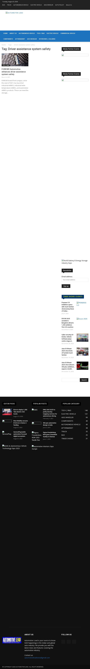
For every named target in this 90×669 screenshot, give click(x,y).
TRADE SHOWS (67, 438)
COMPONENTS (8, 39)
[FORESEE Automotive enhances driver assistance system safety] (15, 59)
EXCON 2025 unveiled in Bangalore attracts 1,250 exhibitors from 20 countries (68, 323)
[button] (87, 33)
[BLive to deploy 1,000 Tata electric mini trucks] (7, 412)
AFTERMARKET (20, 39)
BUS (3, 5)
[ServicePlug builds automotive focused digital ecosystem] (7, 434)
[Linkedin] (82, 8)
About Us (69, 5)
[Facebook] (78, 8)
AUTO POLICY (59, 5)
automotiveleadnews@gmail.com (37, 658)
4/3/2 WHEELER (48, 5)
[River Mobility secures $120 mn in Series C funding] (7, 423)
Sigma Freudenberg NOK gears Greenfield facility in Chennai (50, 435)
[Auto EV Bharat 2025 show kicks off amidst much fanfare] (82, 352)
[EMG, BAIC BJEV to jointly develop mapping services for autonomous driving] (36, 412)
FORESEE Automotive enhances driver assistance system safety (14, 71)
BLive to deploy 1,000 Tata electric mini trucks (20, 412)
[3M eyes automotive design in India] (36, 425)
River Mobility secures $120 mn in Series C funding (20, 423)
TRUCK (9, 5)
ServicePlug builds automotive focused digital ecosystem (20, 434)
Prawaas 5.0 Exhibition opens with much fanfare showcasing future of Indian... (68, 307)
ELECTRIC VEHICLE (36, 5)
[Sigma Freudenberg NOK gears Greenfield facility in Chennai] (36, 436)
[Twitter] (86, 8)
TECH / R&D (41, 33)
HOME (5, 33)
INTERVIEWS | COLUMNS (47, 39)
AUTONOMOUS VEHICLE (20, 5)
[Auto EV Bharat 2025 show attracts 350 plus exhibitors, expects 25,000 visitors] (82, 366)
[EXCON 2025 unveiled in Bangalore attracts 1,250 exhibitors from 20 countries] (82, 322)
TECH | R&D (5, 65)
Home (4, 45)
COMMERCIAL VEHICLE (67, 33)
